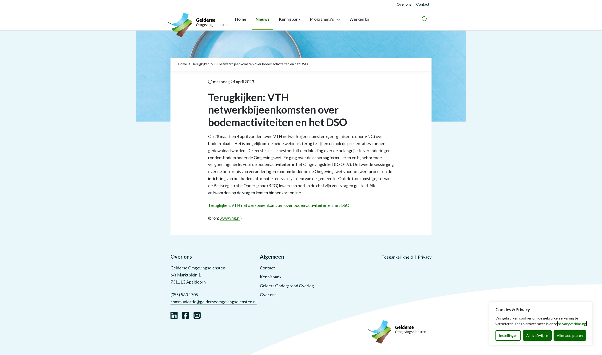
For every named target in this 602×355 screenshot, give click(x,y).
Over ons (268, 294)
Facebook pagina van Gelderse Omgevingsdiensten (185, 314)
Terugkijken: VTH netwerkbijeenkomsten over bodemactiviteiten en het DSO (278, 205)
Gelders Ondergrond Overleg (287, 285)
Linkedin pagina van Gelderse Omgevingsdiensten (174, 314)
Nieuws (262, 19)
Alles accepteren (570, 335)
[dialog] (541, 324)
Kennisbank (290, 19)
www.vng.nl (230, 218)
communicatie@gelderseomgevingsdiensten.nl (213, 301)
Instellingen (508, 335)
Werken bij (359, 19)
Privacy (425, 257)
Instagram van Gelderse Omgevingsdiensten (197, 314)
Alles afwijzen (537, 335)
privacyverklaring (572, 323)
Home (240, 19)
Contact (267, 267)
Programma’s (322, 19)
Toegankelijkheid (397, 257)
